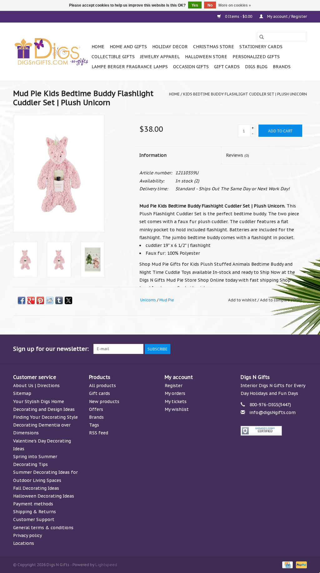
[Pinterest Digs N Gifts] (268, 349)
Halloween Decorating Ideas (43, 496)
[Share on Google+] (31, 300)
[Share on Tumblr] (59, 300)
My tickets (176, 401)
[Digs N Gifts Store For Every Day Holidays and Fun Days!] (51, 52)
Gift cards (227, 66)
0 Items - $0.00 (238, 16)
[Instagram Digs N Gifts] (302, 349)
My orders (175, 393)
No (210, 5)
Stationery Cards (260, 46)
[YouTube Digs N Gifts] (279, 349)
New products (104, 401)
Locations (23, 543)
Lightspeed (106, 564)
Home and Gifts (128, 46)
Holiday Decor (170, 46)
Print (297, 300)
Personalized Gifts (256, 56)
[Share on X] (68, 300)
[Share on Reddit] (49, 300)
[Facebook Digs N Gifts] (234, 349)
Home (98, 46)
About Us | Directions (36, 385)
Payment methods (33, 504)
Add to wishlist (243, 300)
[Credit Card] (287, 564)
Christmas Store (213, 46)
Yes (195, 5)
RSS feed (98, 433)
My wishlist (177, 409)
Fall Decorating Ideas (36, 488)
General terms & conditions (43, 527)
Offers (96, 409)
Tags (94, 425)
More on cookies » (234, 5)
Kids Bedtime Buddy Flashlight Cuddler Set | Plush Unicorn (245, 94)
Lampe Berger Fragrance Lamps (130, 66)
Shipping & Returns (34, 511)
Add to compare (275, 300)
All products (102, 385)
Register (173, 385)
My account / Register (286, 16)
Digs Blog (256, 66)
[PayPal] (300, 564)
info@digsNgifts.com (272, 412)
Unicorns (148, 300)
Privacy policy (27, 535)
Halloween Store (206, 56)
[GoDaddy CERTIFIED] (274, 431)
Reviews (237, 155)
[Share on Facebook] (21, 300)
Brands (282, 66)
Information (153, 155)
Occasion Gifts (191, 66)
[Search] (261, 37)
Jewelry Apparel (160, 56)
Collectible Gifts (113, 56)
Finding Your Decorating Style (45, 417)
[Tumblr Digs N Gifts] (291, 349)
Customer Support (33, 519)
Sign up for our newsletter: (51, 348)
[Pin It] (40, 300)
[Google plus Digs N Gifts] (257, 349)
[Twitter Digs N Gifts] (246, 349)
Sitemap (22, 393)
